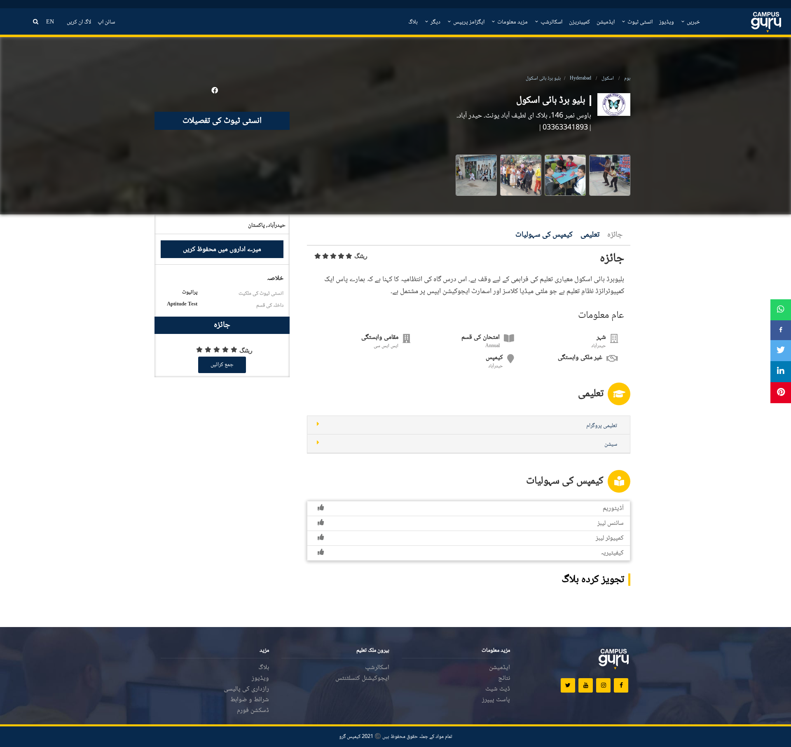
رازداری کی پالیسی (246, 689)
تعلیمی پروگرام (601, 426)
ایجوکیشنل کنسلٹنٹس (362, 678)
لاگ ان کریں (79, 22)
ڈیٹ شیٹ (497, 689)
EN (50, 22)
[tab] (468, 425)
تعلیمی (589, 235)
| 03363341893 (567, 128)
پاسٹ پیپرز (496, 699)
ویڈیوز (666, 22)
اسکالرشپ (550, 22)
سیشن (610, 444)
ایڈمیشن (606, 22)
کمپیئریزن (579, 22)
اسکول (607, 78)
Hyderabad (580, 78)
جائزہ (615, 235)
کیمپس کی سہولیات (544, 235)
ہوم (627, 78)
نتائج (504, 678)
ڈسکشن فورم (253, 710)
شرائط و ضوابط (249, 699)
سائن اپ (106, 22)
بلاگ (413, 22)
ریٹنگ (360, 256)
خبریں (693, 22)
